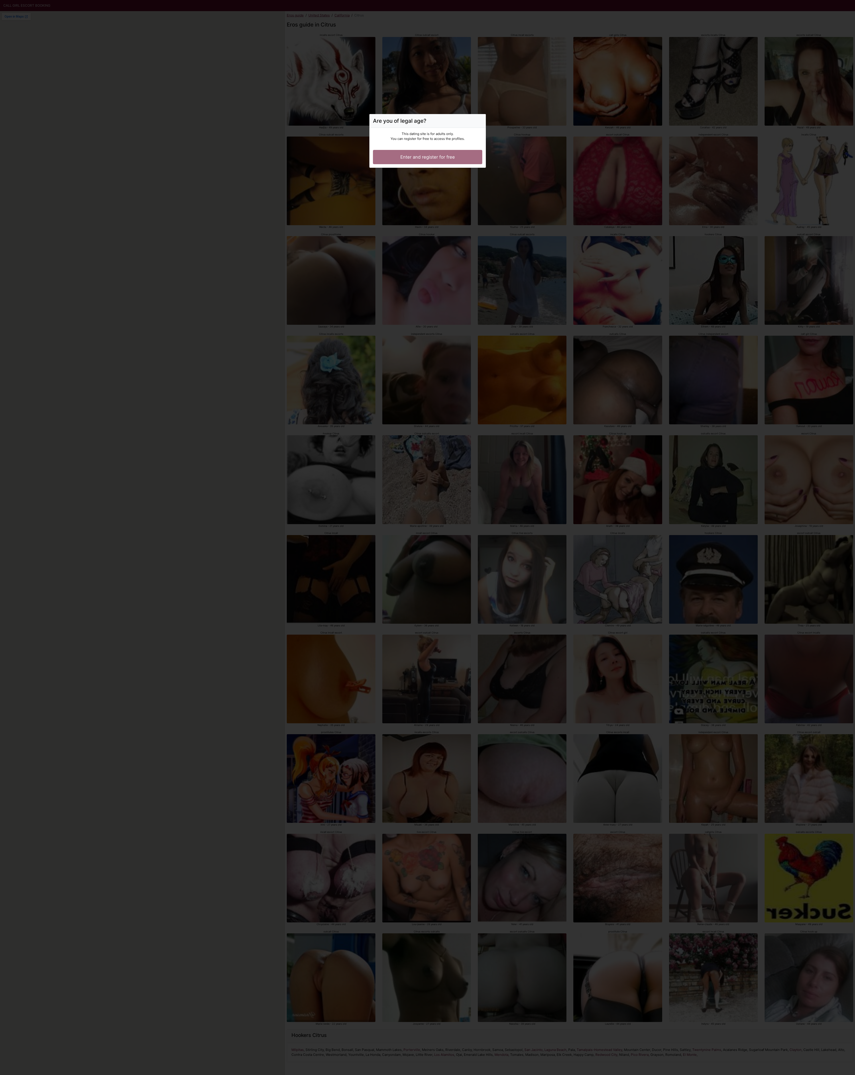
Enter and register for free (427, 157)
